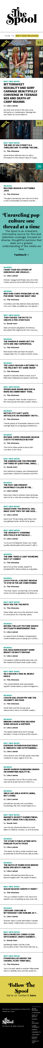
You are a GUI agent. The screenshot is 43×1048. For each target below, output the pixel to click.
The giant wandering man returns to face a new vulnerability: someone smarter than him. (21, 199)
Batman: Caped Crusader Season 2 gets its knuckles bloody (21, 438)
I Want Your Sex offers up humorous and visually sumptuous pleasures (18, 271)
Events (34, 1029)
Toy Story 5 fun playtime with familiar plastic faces (20, 842)
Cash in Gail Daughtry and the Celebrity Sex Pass (20, 699)
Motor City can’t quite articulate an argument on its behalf (20, 414)
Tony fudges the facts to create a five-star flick (18, 318)
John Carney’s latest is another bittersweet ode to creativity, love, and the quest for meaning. (21, 969)
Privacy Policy (34, 1037)
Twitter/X (20, 254)
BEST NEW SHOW (11, 671)
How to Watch (35, 1015)
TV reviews (36, 1012)
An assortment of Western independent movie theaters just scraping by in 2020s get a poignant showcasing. (20, 637)
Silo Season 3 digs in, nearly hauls (19, 675)
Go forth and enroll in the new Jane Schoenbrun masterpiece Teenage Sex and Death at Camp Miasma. (20, 112)
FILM (7, 36)
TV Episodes (35, 1022)
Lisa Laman (12, 106)
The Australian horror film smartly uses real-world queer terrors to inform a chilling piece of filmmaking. (20, 780)
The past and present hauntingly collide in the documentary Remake (17, 486)
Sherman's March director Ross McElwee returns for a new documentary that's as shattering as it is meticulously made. (21, 496)
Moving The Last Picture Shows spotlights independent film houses (21, 627)
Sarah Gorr (12, 323)
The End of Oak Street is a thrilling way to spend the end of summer (20, 146)
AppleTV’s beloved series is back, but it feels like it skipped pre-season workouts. (21, 376)
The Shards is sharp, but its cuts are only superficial (19, 342)
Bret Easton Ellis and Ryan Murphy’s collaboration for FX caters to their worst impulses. (20, 352)
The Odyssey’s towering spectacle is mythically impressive (17, 534)
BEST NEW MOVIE (12, 81)
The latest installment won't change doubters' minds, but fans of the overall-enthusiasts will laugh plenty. (20, 733)
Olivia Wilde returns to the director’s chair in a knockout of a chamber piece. (21, 613)
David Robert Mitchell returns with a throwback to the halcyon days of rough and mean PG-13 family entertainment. (20, 156)
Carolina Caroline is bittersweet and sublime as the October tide (21, 911)
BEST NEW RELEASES (27, 36)
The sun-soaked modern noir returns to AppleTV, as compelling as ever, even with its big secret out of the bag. (21, 898)
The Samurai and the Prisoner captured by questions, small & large (21, 462)
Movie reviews (35, 1009)
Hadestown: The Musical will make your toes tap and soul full (19, 510)
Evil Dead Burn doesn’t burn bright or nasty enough (19, 651)
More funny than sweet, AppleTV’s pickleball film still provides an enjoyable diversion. (20, 568)
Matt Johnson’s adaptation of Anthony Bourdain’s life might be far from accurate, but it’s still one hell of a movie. (21, 329)
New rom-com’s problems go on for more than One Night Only (21, 294)
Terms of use (35, 1041)
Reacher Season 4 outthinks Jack (19, 189)
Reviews (8, 186)
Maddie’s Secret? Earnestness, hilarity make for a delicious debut (21, 818)
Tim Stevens (13, 151)
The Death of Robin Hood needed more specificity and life (21, 866)
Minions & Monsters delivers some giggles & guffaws (19, 722)
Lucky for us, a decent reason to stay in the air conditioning (20, 581)
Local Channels (35, 1026)
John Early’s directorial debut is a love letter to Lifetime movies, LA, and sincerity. (21, 828)
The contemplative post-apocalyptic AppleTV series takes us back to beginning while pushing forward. (21, 685)
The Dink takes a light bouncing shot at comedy (21, 557)
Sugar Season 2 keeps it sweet (20, 889)
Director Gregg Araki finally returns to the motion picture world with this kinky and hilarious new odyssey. (21, 281)
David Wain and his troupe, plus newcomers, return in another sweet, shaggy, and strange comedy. (19, 709)
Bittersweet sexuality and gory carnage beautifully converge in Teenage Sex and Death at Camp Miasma (20, 93)
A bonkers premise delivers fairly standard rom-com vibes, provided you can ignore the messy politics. (21, 305)
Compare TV (36, 1032)
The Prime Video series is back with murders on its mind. (18, 448)
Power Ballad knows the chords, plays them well (17, 959)
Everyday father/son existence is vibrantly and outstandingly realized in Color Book (21, 746)
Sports (34, 1019)
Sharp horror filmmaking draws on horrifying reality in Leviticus (21, 770)
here (33, 995)
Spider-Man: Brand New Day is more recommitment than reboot (19, 390)
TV (12, 36)
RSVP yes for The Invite (16, 604)
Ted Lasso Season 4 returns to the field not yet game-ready (21, 366)
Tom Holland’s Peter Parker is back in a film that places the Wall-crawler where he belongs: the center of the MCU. (21, 400)
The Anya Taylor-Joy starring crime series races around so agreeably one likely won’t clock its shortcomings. (21, 592)
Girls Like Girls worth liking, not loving (19, 794)
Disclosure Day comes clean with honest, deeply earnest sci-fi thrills (19, 935)
